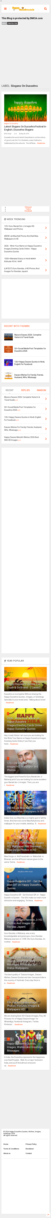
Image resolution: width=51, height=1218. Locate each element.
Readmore (41, 143)
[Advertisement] (25, 54)
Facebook (28, 211)
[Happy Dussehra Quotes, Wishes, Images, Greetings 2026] (23, 9)
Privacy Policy (31, 1144)
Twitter (28, 209)
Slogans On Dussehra (11, 123)
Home (5, 1144)
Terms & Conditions (11, 1149)
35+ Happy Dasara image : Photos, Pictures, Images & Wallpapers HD (23, 1006)
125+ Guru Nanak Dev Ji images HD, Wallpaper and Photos (22, 766)
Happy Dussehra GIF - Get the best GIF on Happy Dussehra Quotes (24, 885)
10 (8, 1039)
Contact (29, 1153)
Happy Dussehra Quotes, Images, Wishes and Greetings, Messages (25, 1047)
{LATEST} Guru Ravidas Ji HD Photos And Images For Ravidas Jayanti (24, 923)
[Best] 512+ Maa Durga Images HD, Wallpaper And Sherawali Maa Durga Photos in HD (25, 846)
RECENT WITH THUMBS (17, 326)
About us (6, 1153)
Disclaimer (30, 1149)
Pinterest (28, 207)
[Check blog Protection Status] (9, 24)
